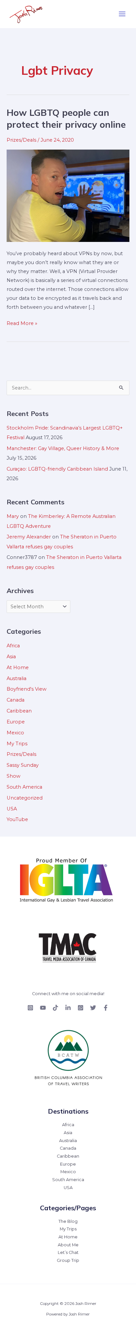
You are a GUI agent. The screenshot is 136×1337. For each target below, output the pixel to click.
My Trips (17, 744)
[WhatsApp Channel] (81, 1008)
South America (24, 787)
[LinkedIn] (68, 1008)
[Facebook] (106, 1008)
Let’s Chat (68, 1252)
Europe (16, 722)
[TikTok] (55, 1008)
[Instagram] (30, 1008)
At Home (18, 667)
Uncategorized (25, 798)
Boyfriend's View (27, 689)
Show (13, 776)
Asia (11, 657)
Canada (15, 700)
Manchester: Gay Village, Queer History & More (63, 448)
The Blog (68, 1221)
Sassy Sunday (23, 765)
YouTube (17, 819)
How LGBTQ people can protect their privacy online (66, 118)
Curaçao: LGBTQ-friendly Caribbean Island (57, 469)
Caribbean (19, 711)
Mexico (15, 733)
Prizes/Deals (21, 140)
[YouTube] (43, 1008)
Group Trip (68, 1260)
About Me (68, 1244)
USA (12, 809)
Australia (16, 678)
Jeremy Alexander (29, 537)
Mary (13, 516)
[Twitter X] (93, 1008)
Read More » (22, 322)
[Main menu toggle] (122, 14)
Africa (13, 646)
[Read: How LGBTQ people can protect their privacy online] (68, 195)
